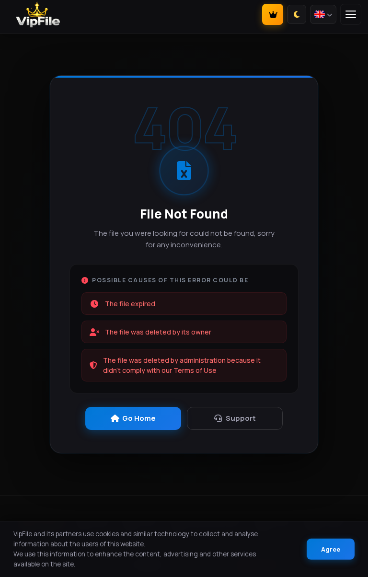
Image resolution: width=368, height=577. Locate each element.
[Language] (323, 14)
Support (241, 418)
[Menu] (350, 14)
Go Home (139, 418)
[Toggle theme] (296, 14)
